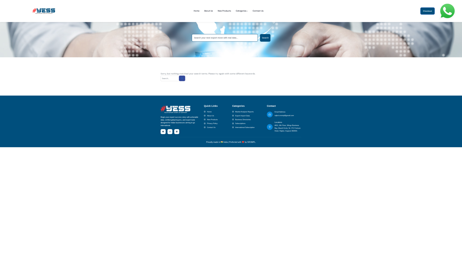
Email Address (280, 112)
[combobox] (225, 38)
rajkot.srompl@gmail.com (284, 115)
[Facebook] (163, 131)
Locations (278, 122)
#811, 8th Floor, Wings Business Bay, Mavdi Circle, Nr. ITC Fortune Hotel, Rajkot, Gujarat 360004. (288, 128)
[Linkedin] (176, 131)
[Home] (43, 11)
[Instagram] (170, 131)
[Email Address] (270, 114)
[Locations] (270, 127)
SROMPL (251, 142)
